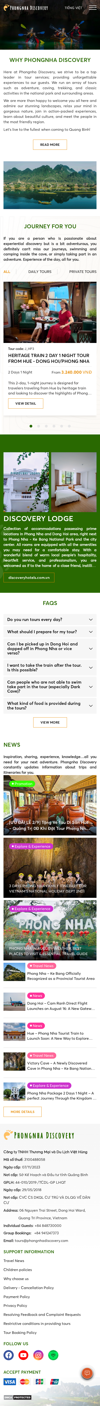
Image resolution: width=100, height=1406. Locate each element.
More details (22, 1112)
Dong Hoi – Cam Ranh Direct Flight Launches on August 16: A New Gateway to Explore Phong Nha (61, 1006)
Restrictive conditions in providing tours (36, 1323)
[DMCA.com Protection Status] (17, 1397)
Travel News (43, 965)
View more (50, 722)
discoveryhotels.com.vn (29, 577)
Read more (50, 145)
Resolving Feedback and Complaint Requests (42, 1314)
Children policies (17, 1269)
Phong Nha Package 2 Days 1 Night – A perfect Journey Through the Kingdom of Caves (61, 1096)
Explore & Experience (51, 1085)
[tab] (50, 619)
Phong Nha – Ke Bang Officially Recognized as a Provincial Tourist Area (61, 976)
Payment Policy (16, 1296)
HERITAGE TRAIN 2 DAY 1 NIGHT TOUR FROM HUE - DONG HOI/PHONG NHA (48, 358)
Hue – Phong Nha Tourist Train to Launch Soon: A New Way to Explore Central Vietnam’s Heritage (58, 1036)
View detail (25, 403)
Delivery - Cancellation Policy (28, 1287)
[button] (31, 426)
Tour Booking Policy (20, 1332)
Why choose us (16, 1278)
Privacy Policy (15, 1305)
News (37, 995)
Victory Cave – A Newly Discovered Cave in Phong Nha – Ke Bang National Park (60, 1066)
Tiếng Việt (73, 8)
